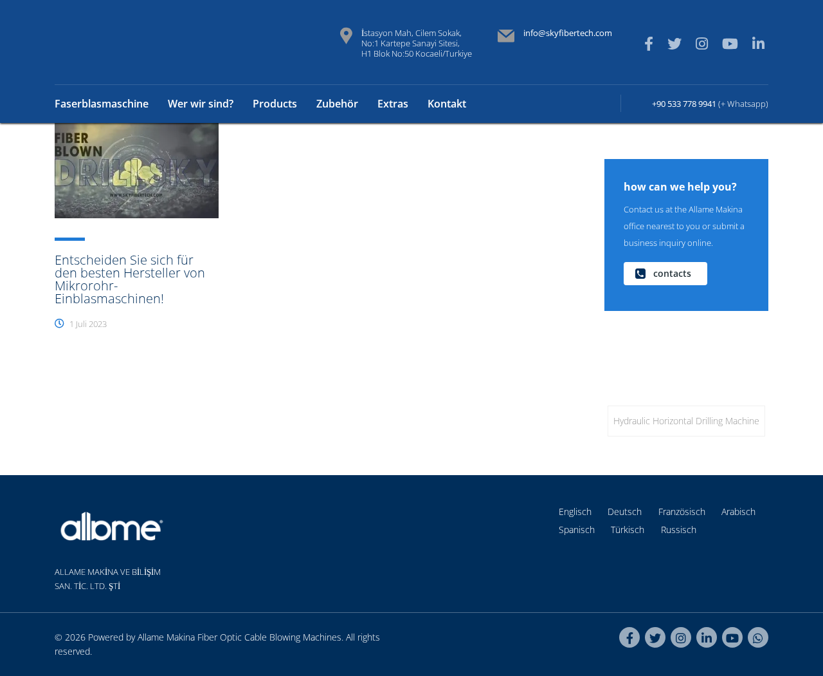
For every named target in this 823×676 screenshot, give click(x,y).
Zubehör (337, 104)
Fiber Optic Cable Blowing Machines (269, 637)
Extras (392, 104)
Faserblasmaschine (102, 104)
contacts (672, 273)
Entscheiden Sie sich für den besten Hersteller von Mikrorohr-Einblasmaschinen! (130, 279)
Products (275, 104)
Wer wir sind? (200, 104)
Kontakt (447, 104)
